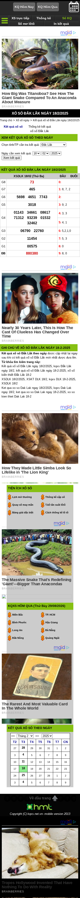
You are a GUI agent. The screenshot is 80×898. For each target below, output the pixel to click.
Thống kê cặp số (55, 497)
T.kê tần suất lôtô (55, 504)
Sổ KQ (67, 18)
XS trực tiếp (20, 18)
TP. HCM (50, 614)
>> (37, 736)
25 (23, 775)
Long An (17, 630)
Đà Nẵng (50, 630)
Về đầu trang (40, 798)
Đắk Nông (18, 638)
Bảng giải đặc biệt (22, 512)
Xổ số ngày (22, 120)
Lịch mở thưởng (22, 497)
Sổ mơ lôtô (26, 23)
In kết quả (61, 23)
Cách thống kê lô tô (56, 512)
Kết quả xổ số (13, 126)
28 (23, 747)
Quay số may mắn (22, 504)
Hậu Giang (51, 622)
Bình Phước (19, 622)
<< (13, 736)
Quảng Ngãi (52, 638)
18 (23, 768)
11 (23, 761)
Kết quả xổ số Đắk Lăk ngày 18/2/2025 (56, 120)
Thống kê (43, 18)
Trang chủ (6, 120)
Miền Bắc (17, 614)
